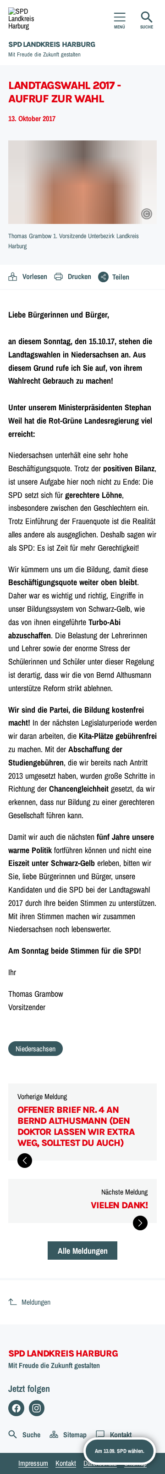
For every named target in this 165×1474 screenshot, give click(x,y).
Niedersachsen (35, 1049)
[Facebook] (16, 1408)
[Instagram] (37, 1408)
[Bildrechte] (146, 213)
